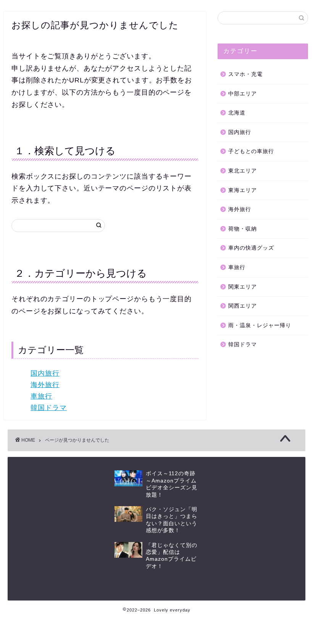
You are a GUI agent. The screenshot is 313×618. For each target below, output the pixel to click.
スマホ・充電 (245, 74)
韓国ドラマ (49, 407)
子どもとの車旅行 (251, 151)
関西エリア (242, 306)
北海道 (236, 113)
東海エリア (242, 190)
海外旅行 (45, 385)
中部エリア (242, 94)
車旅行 (41, 396)
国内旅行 (45, 373)
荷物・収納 (242, 229)
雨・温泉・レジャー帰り (259, 325)
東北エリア (242, 171)
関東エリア (242, 287)
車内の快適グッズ (251, 248)
